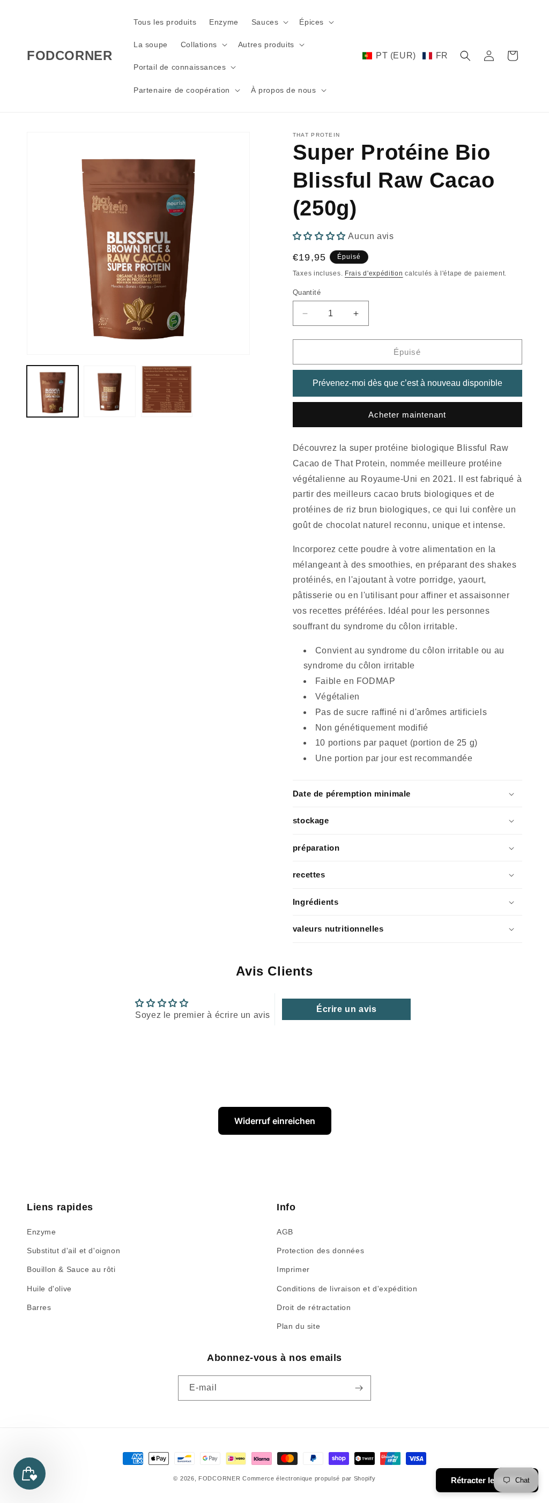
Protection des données (320, 1250)
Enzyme (41, 1231)
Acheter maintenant (407, 414)
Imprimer (293, 1269)
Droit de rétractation (314, 1307)
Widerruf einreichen (274, 1120)
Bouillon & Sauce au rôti (71, 1269)
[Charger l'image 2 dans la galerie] (109, 391)
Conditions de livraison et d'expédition (347, 1288)
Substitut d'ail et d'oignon (73, 1250)
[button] (269, 22)
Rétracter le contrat (487, 1480)
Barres (39, 1307)
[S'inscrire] (358, 1388)
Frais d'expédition (374, 273)
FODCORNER (219, 1478)
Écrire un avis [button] (346, 1009)
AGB (285, 1231)
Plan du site (298, 1326)
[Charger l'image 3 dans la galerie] (166, 391)
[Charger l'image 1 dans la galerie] (52, 391)
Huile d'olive (49, 1288)
